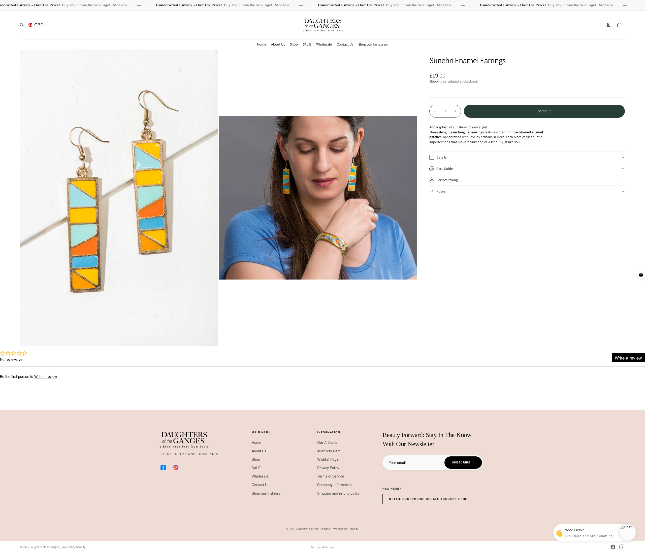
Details (441, 157)
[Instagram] (622, 547)
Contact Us (260, 484)
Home (256, 442)
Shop (256, 459)
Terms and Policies (322, 547)
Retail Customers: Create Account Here (428, 499)
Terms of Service (330, 476)
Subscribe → (463, 462)
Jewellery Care (329, 450)
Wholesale (260, 476)
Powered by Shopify (72, 547)
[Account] (608, 24)
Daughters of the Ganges (44, 547)
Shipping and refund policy (338, 493)
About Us (259, 450)
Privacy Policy (328, 467)
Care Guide (444, 168)
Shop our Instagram (267, 493)
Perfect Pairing (447, 179)
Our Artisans (327, 442)
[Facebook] (613, 547)
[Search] (21, 24)
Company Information (334, 484)
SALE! (257, 467)
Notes (440, 191)
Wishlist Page (328, 459)
